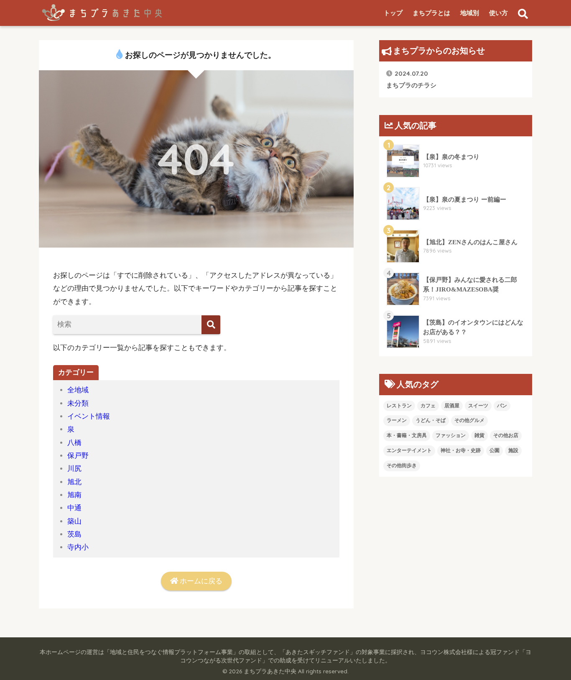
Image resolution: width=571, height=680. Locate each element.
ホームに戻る (200, 581)
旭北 (74, 482)
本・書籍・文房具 (407, 435)
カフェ (428, 406)
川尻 (74, 469)
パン (502, 406)
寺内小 (78, 547)
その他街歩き (402, 465)
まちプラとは (431, 13)
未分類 (78, 403)
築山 (74, 521)
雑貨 (479, 435)
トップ (393, 13)
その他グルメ (469, 420)
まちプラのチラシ (411, 78)
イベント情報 (88, 416)
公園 (494, 450)
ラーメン (397, 420)
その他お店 (505, 435)
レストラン (399, 406)
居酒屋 (451, 406)
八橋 (74, 443)
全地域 (78, 390)
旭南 (74, 495)
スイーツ (478, 406)
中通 (74, 508)
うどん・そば (431, 420)
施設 (513, 450)
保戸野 (78, 456)
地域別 (469, 13)
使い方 (498, 13)
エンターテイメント (409, 450)
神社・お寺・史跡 (461, 450)
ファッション (451, 435)
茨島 (74, 534)
